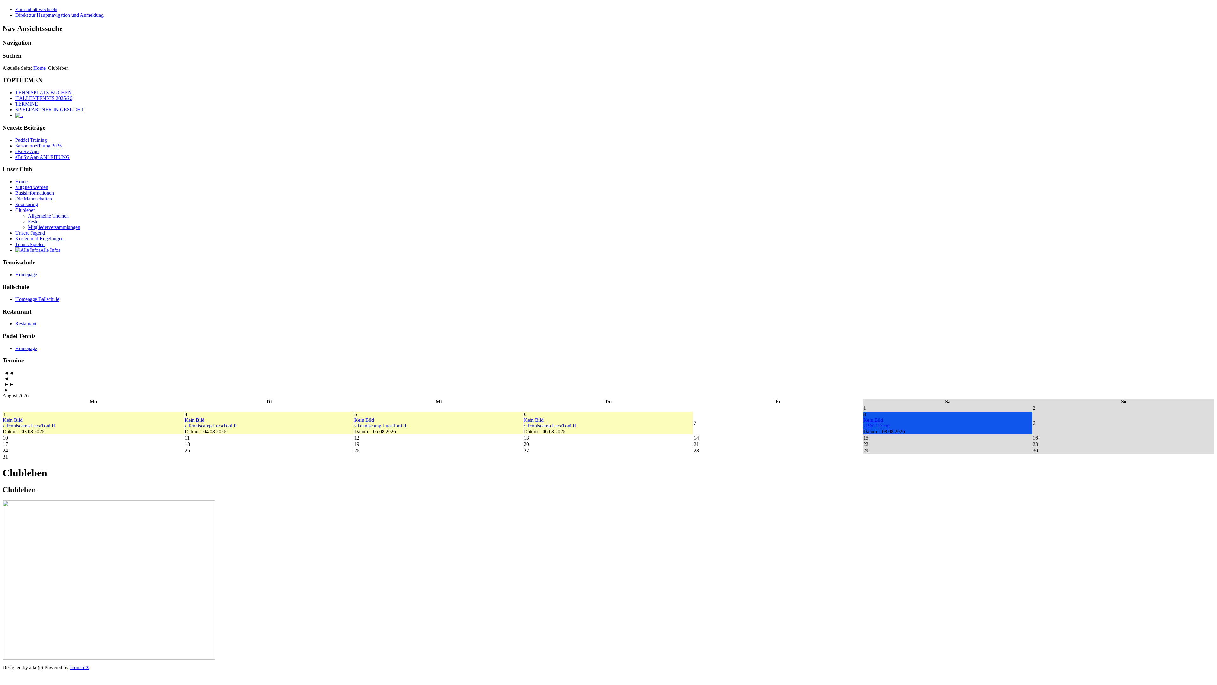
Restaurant (25, 323)
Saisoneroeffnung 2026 (38, 145)
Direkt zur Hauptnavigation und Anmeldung (59, 15)
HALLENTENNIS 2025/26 (43, 98)
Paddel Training (31, 140)
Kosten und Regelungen (39, 238)
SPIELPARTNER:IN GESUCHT (49, 109)
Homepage (26, 274)
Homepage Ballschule (37, 299)
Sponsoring (26, 204)
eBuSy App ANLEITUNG (42, 157)
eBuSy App (27, 151)
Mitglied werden (31, 187)
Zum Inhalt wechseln (36, 9)
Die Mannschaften (33, 198)
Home (39, 68)
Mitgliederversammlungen (54, 227)
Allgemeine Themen (48, 216)
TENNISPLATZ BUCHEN (43, 92)
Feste (33, 221)
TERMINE (26, 104)
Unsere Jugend (30, 233)
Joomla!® (79, 667)
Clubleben (25, 210)
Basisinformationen (34, 193)
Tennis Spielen (30, 244)
